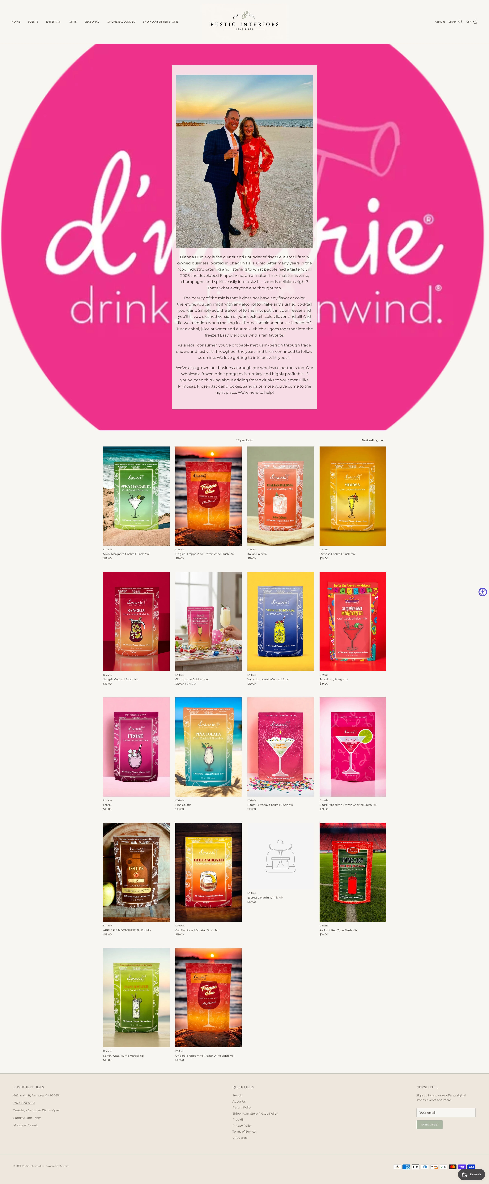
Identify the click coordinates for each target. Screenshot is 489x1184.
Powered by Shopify (57, 1165)
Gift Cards (239, 1137)
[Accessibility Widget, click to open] (482, 592)
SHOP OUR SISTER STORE (160, 21)
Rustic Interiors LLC (33, 1165)
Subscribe (429, 1124)
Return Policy (242, 1107)
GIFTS (73, 21)
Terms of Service (244, 1131)
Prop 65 (237, 1119)
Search (237, 1095)
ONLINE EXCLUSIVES (121, 21)
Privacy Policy (242, 1125)
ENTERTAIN (53, 21)
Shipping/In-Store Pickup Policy (255, 1113)
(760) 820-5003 (24, 1103)
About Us (239, 1101)
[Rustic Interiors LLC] (244, 22)
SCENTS (33, 21)
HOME (15, 21)
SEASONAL (91, 21)
